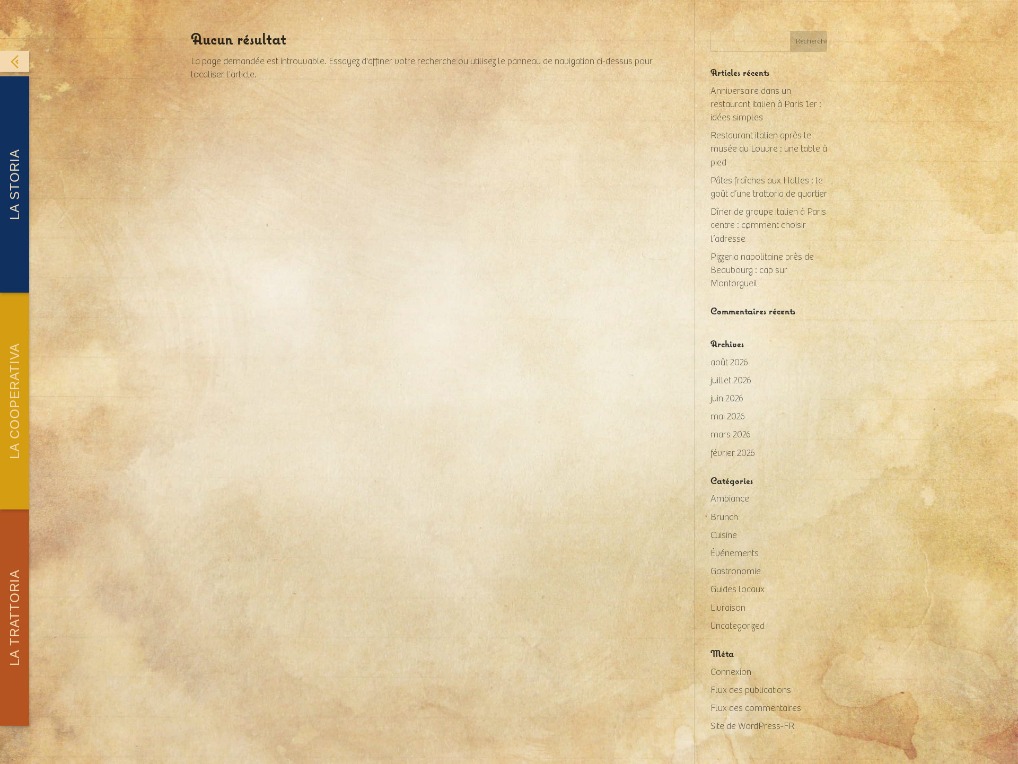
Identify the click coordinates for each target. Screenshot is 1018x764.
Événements (734, 553)
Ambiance (729, 499)
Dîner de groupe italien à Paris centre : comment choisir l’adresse (768, 225)
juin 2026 (726, 398)
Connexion (730, 672)
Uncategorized (737, 626)
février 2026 (732, 453)
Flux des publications (750, 690)
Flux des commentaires (755, 708)
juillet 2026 (730, 380)
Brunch (724, 517)
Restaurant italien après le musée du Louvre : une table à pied (768, 149)
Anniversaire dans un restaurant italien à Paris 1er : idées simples (765, 104)
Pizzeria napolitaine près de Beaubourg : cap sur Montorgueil (762, 270)
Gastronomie (735, 571)
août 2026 (729, 362)
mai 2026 (727, 416)
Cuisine (723, 535)
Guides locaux (737, 589)
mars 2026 (730, 434)
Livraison (727, 608)
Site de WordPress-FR (752, 726)
